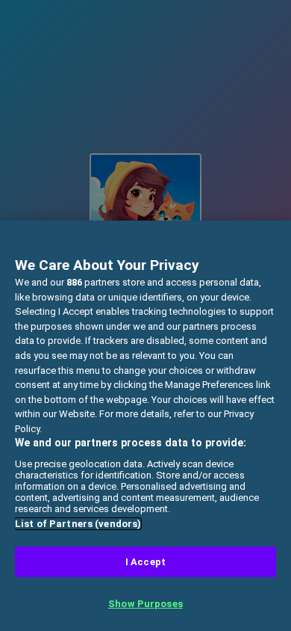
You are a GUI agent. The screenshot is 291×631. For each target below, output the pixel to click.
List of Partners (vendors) (78, 523)
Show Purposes (145, 603)
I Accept (145, 561)
